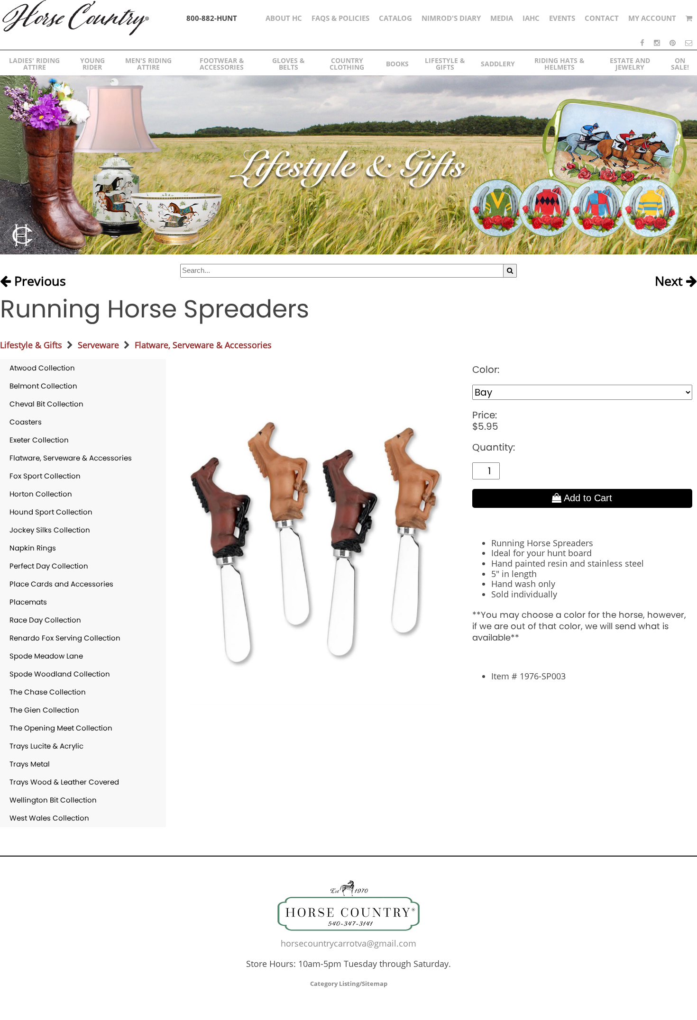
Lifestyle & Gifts (31, 345)
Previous (38, 281)
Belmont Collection (43, 386)
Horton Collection (40, 494)
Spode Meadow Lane (46, 656)
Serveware (98, 345)
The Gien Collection (44, 710)
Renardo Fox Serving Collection (64, 638)
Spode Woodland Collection (59, 674)
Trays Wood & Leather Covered (64, 782)
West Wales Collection (49, 818)
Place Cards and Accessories (61, 584)
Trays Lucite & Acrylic (46, 746)
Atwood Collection (42, 368)
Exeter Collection (39, 440)
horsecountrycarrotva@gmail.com (348, 943)
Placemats (28, 602)
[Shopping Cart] (689, 18)
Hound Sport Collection (50, 512)
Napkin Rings (32, 548)
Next (670, 281)
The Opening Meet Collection (60, 728)
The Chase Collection (47, 692)
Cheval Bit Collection (46, 404)
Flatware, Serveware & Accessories (203, 345)
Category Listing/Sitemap (348, 983)
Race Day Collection (45, 620)
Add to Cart (586, 498)
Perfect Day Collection (48, 566)
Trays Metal (29, 764)
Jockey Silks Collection (49, 530)
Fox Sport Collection (45, 476)
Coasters (25, 422)
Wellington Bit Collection (53, 800)
